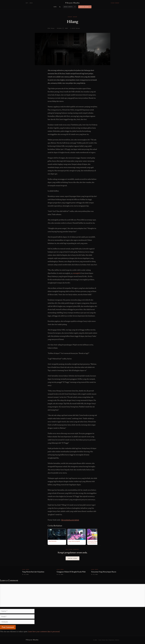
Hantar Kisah (72, 558)
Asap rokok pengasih (74, 541)
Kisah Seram (72, 16)
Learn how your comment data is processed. (44, 632)
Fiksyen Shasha (72, 3)
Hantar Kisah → (85, 6)
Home (55, 6)
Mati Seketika (52, 541)
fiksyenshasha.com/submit (70, 520)
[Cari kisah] (60, 7)
